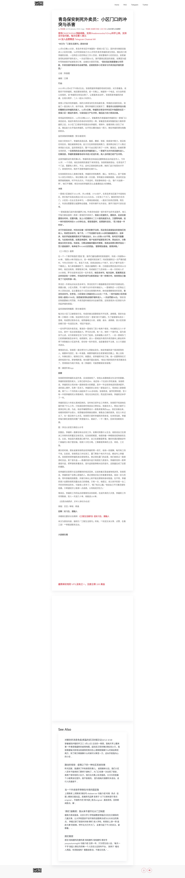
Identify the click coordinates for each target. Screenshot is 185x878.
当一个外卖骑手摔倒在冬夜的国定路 (82, 789)
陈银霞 (62, 29)
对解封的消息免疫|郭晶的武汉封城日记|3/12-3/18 (88, 740)
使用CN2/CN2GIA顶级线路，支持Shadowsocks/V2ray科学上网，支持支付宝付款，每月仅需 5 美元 (92, 34)
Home (117, 5)
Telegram (134, 5)
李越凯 (88, 29)
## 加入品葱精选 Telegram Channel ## (77, 39)
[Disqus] (92, 631)
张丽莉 (93, 29)
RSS (125, 5)
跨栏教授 (69, 836)
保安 (97, 29)
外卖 (105, 29)
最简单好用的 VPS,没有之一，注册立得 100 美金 (81, 584)
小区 (101, 29)
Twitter (145, 5)
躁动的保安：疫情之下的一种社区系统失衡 (85, 764)
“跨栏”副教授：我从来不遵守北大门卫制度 (85, 811)
